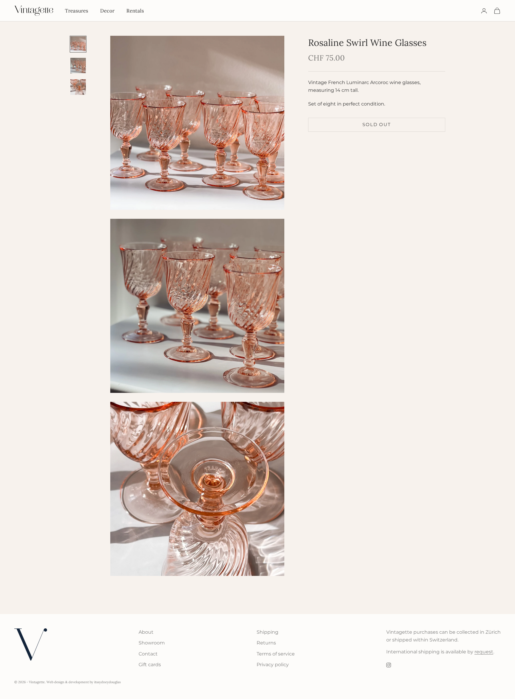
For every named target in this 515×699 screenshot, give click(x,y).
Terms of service (276, 654)
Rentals (135, 10)
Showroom (152, 643)
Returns (266, 643)
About (146, 632)
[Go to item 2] (78, 65)
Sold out (376, 124)
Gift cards (150, 664)
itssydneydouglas (107, 682)
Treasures (76, 10)
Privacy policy (273, 664)
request (483, 652)
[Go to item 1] (78, 44)
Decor (107, 10)
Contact (148, 654)
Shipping (267, 632)
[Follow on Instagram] (389, 665)
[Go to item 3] (78, 87)
